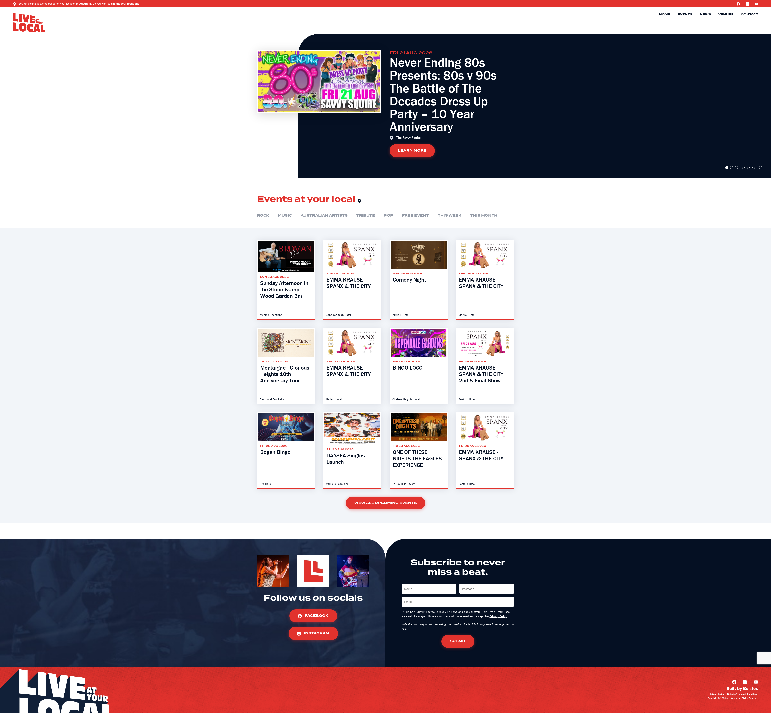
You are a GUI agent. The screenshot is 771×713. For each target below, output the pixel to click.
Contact (749, 14)
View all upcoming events (385, 503)
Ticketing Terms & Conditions (742, 693)
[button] (726, 167)
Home (664, 14)
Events (685, 14)
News (705, 14)
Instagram (316, 633)
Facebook (316, 615)
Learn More (412, 150)
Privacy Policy (498, 616)
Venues (725, 14)
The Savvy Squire (408, 137)
